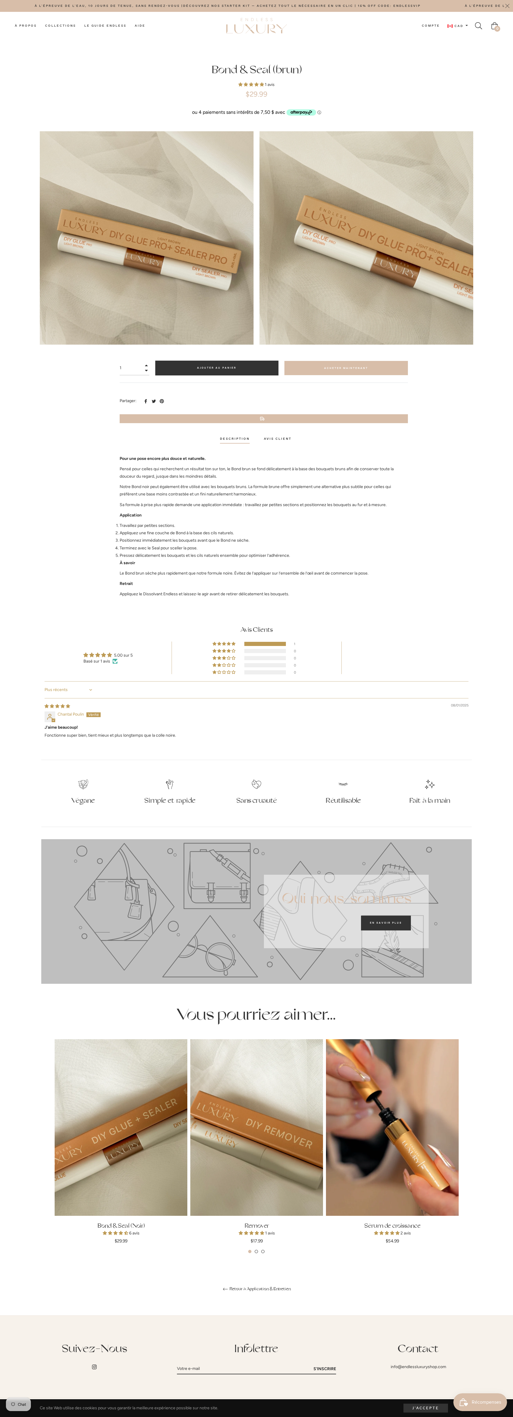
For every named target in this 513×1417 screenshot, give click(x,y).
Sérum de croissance (392, 1225)
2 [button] (256, 1251)
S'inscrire (325, 1368)
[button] (251, 84)
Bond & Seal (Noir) (121, 1225)
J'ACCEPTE (425, 1408)
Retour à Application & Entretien (260, 1289)
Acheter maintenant (346, 368)
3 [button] (263, 1251)
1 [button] (249, 1251)
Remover (257, 1225)
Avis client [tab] (278, 439)
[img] (57, 706)
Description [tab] (235, 439)
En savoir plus (386, 923)
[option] (121, 1146)
